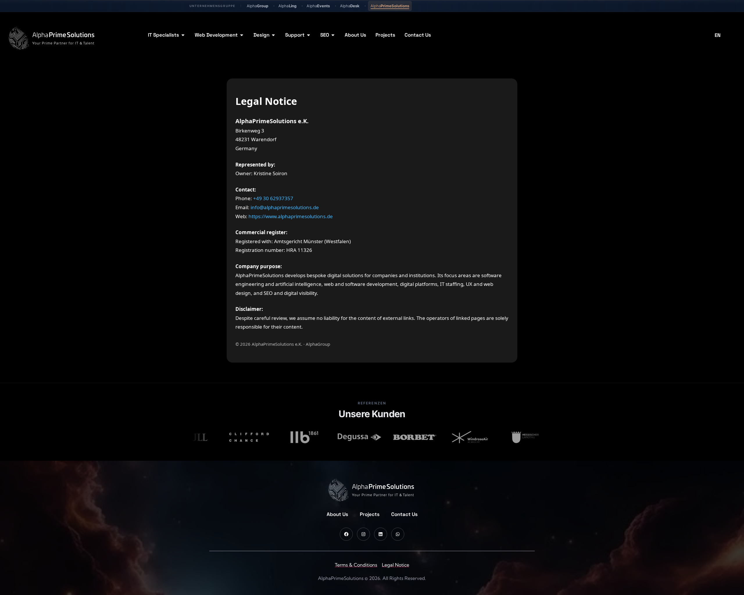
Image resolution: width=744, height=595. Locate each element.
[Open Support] (308, 35)
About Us (337, 514)
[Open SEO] (332, 35)
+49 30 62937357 (273, 198)
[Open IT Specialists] (182, 35)
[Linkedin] (380, 534)
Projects (370, 514)
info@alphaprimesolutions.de (285, 207)
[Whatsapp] (397, 534)
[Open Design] (273, 35)
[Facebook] (346, 534)
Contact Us (404, 514)
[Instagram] (363, 534)
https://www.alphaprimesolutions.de (290, 216)
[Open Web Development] (241, 35)
